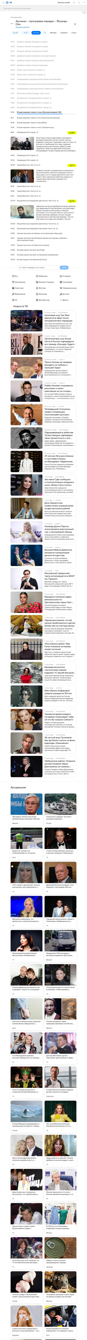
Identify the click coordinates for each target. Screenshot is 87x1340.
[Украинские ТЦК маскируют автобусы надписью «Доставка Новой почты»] (60, 946)
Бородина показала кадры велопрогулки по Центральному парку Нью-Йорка (58, 600)
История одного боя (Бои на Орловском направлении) (37, 255)
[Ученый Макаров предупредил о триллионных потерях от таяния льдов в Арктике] (26, 1117)
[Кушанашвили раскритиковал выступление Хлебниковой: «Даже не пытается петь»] (26, 946)
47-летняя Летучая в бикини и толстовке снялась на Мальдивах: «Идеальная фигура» (59, 459)
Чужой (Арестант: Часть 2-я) (27, 186)
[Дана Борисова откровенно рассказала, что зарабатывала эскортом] (26, 1185)
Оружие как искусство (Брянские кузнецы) (33, 245)
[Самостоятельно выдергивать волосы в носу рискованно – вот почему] (26, 1321)
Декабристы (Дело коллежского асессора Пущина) (36, 56)
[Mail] (7, 2)
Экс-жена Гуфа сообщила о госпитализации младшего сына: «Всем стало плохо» (59, 482)
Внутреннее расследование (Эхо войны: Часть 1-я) (36, 228)
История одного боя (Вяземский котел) (32, 259)
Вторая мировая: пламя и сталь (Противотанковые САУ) (39, 112)
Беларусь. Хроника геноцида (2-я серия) (32, 46)
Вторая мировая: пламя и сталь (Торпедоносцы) (35, 127)
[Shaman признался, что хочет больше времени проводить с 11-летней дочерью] (60, 1185)
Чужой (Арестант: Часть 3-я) (27, 191)
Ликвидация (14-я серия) (26, 160)
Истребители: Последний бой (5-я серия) (33, 103)
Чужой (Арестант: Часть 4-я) (27, 196)
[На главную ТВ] (10, 2)
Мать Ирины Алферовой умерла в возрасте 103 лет (58, 692)
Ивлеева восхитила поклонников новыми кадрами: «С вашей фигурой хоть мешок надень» (59, 670)
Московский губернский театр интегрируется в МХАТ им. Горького (59, 576)
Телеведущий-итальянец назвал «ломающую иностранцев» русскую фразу (57, 412)
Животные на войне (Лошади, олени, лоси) (33, 93)
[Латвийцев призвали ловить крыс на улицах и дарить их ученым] (60, 1287)
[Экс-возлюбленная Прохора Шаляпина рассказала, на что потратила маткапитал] (60, 1117)
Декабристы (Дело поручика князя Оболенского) (35, 60)
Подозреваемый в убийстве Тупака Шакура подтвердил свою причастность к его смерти (59, 435)
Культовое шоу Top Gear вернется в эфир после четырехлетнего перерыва (58, 318)
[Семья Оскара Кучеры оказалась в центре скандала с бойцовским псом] (60, 844)
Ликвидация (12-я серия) (26, 132)
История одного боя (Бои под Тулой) (31, 250)
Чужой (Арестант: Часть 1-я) (27, 165)
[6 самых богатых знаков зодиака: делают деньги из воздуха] (60, 1083)
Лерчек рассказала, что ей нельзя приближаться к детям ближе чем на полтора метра (60, 623)
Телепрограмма (16, 17)
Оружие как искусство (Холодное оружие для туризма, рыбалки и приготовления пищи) (42, 239)
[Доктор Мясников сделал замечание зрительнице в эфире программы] (60, 1048)
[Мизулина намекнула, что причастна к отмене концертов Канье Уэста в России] (26, 912)
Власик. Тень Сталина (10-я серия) (30, 75)
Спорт (74, 33)
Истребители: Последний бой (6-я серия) (33, 107)
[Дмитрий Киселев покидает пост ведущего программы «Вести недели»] (60, 878)
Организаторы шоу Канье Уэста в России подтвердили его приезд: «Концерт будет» (60, 341)
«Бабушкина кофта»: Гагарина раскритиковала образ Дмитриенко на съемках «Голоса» (60, 764)
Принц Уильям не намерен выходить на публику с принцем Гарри (58, 365)
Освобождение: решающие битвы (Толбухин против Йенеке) (40, 89)
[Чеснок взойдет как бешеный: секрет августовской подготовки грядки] (26, 1287)
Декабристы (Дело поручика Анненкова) (32, 65)
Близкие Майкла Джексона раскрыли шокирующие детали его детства (58, 553)
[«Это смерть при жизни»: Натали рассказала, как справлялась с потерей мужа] (26, 878)
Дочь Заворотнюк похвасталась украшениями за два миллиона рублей (59, 506)
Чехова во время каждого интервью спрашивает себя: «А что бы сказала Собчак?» (59, 717)
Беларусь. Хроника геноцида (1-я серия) (32, 42)
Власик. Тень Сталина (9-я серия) (29, 70)
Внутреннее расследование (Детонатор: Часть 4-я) (36, 224)
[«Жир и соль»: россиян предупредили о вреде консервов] (60, 1253)
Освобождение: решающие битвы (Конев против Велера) (39, 79)
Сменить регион (22, 27)
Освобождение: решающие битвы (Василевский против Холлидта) (42, 84)
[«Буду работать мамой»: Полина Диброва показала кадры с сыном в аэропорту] (60, 1151)
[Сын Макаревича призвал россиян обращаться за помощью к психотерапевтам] (26, 1048)
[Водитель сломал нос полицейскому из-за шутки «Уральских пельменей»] (26, 844)
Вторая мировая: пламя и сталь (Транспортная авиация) (38, 118)
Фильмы (53, 33)
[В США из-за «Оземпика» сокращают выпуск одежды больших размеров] (60, 1219)
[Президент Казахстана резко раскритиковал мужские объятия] (26, 810)
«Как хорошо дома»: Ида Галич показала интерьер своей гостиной (58, 646)
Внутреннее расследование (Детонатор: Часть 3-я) (36, 201)
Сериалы (63, 33)
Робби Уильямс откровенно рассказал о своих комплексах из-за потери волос (59, 388)
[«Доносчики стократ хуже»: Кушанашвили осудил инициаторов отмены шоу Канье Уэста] (26, 1219)
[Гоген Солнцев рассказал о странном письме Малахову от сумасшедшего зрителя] (26, 1083)
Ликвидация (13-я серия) (26, 155)
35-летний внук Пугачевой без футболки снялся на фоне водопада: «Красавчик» (60, 740)
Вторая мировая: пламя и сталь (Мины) (32, 123)
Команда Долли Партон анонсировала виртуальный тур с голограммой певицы (59, 529)
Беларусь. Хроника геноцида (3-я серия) (32, 51)
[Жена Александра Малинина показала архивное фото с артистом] (26, 1151)
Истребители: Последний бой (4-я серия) (33, 98)
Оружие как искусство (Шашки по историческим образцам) (39, 233)
